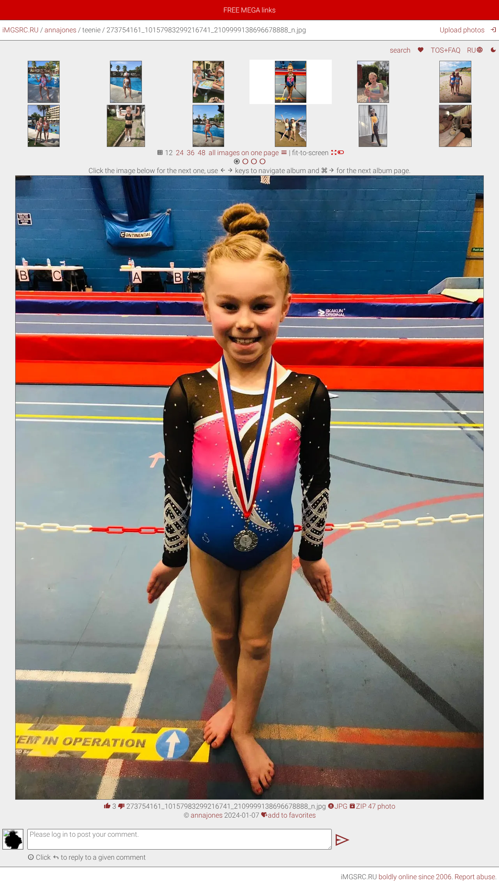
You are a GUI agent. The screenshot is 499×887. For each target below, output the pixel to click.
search (400, 50)
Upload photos (462, 30)
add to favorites (288, 815)
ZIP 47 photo (372, 806)
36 (191, 152)
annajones (60, 30)
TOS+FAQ (445, 50)
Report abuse (475, 877)
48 (201, 152)
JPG (337, 806)
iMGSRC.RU (20, 30)
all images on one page (248, 152)
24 (180, 152)
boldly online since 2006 (415, 877)
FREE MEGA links (249, 10)
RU (475, 50)
